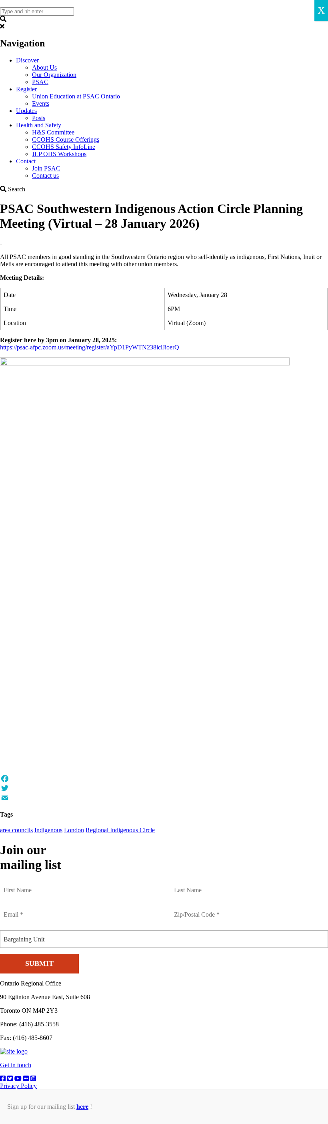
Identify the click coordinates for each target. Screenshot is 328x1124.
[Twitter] (164, 788)
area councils (16, 830)
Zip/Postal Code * (197, 909)
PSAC (40, 81)
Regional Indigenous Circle (120, 830)
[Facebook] (164, 778)
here (82, 1106)
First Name (19, 885)
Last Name (189, 885)
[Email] (164, 798)
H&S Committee (53, 132)
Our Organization (54, 74)
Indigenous (48, 830)
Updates (26, 110)
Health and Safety (38, 125)
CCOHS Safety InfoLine (63, 146)
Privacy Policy (18, 1085)
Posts (38, 117)
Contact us (45, 175)
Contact (26, 161)
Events (40, 103)
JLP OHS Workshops (59, 154)
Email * (14, 909)
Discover (27, 60)
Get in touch (15, 1065)
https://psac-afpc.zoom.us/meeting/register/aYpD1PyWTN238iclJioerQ (89, 347)
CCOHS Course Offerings (65, 139)
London (74, 830)
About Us (44, 67)
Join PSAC (46, 168)
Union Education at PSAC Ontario (76, 96)
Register (26, 89)
